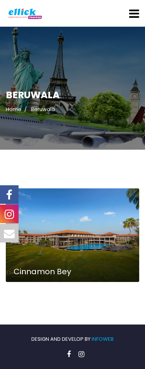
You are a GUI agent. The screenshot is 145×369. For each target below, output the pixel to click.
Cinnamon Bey (42, 271)
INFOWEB (103, 339)
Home (13, 109)
